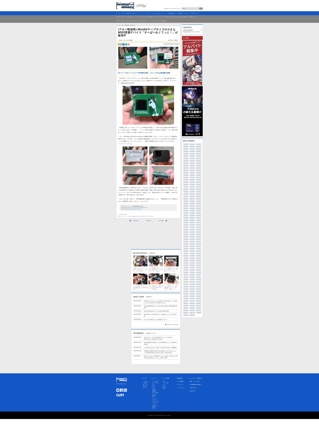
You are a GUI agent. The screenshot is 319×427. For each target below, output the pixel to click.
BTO (153, 384)
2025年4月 (192, 156)
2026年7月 (192, 144)
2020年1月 (192, 206)
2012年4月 (192, 279)
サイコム (136, 16)
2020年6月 (198, 201)
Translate (197, 32)
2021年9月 (198, 189)
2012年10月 (192, 274)
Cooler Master (183, 16)
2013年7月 (192, 267)
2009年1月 (192, 310)
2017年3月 (198, 232)
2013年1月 (192, 272)
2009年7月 (192, 305)
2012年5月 (186, 279)
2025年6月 (198, 153)
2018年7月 (192, 220)
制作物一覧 (192, 391)
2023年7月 (192, 172)
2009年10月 (192, 303)
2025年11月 (186, 151)
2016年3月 (198, 241)
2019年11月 (186, 208)
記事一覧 (148, 220)
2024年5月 (186, 165)
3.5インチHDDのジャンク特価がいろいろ (155, 319)
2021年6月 (198, 191)
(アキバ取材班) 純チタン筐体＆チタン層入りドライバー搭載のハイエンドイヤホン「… (171, 269)
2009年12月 (198, 300)
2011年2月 (186, 291)
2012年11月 (186, 274)
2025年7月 (192, 153)
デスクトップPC (155, 402)
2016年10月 (192, 236)
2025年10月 (192, 151)
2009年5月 (186, 308)
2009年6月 (198, 305)
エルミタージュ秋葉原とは (196, 378)
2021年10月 (192, 189)
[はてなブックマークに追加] (126, 44)
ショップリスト (180, 387)
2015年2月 (186, 253)
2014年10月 (192, 255)
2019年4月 (192, 213)
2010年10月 (192, 293)
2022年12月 (198, 177)
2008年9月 (198, 312)
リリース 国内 (155, 381)
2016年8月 (186, 239)
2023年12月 (198, 168)
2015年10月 (192, 246)
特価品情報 (171, 13)
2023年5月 (186, 175)
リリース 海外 (155, 382)
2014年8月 (186, 258)
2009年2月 (186, 310)
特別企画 (145, 387)
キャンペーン (155, 394)
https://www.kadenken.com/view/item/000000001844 (134, 207)
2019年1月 (192, 215)
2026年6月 (198, 144)
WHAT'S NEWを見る (173, 324)
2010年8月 (186, 296)
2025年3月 (198, 156)
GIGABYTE (150, 16)
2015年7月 (192, 248)
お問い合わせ (193, 387)
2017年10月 (192, 227)
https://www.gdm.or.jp (121, 383)
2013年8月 (186, 267)
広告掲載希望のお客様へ (196, 384)
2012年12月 (198, 272)
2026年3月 (198, 146)
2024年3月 (198, 165)
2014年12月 (198, 253)
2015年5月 (186, 251)
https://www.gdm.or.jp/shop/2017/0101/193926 (140, 216)
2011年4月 (192, 289)
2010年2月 (186, 300)
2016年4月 (192, 241)
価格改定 (154, 391)
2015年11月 (186, 246)
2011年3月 (198, 289)
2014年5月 (186, 260)
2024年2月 (186, 168)
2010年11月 (186, 293)
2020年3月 (198, 203)
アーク (161, 16)
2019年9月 (198, 208)
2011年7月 (192, 286)
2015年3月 (198, 251)
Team (118, 20)
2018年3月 (198, 222)
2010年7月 (192, 296)
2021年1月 (192, 196)
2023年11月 (186, 170)
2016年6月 (198, 239)
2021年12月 (198, 187)
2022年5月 (186, 184)
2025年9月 (198, 151)
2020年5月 (186, 203)
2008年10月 (192, 312)
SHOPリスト (195, 13)
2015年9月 (198, 246)
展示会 (164, 388)
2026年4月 (192, 146)
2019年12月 (198, 206)
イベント (154, 388)
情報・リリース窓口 (194, 381)
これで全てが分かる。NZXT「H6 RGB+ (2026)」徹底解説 (160, 347)
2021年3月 (198, 194)
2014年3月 (198, 260)
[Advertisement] (133, 234)
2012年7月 (192, 277)
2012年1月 (192, 282)
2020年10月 (192, 198)
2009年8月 (186, 305)
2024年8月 (186, 163)
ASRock (123, 20)
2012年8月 (186, 277)
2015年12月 (198, 244)
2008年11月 (186, 312)
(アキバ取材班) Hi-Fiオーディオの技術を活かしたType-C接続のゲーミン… (140, 287)
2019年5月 (186, 213)
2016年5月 (186, 241)
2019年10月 (192, 208)
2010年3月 (198, 298)
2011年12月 (198, 282)
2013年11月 (186, 265)
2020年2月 (186, 206)
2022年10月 (192, 179)
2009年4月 (192, 308)
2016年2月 (186, 244)
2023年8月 (186, 172)
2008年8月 (186, 315)
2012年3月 (198, 279)
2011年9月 (198, 284)
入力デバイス (155, 405)
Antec (128, 20)
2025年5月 (186, 156)
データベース (187, 13)
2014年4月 (192, 260)
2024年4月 (192, 165)
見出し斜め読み (155, 392)
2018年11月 (186, 217)
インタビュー (145, 381)
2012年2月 (186, 282)
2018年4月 (192, 222)
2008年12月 (198, 310)
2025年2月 (186, 158)
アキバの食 (140, 20)
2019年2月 (186, 215)
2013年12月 (198, 263)
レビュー (119, 13)
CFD (140, 16)
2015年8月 (186, 248)
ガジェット (154, 399)
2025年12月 (198, 149)
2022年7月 (192, 182)
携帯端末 (154, 406)
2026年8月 (186, 144)
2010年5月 (186, 298)
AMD (118, 16)
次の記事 (161, 220)
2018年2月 (186, 225)
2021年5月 (186, 194)
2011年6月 (198, 286)
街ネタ (146, 20)
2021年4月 (192, 194)
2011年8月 (186, 286)
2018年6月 (198, 220)
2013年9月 (198, 265)
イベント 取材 (165, 382)
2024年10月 (192, 160)
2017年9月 (198, 227)
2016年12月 (198, 234)
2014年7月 (192, 258)
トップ (118, 25)
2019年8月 (186, 210)
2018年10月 (192, 217)
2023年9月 (198, 170)
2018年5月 (186, 222)
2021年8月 (186, 191)
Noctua (134, 20)
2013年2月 (186, 272)
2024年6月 (198, 163)
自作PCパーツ (135, 13)
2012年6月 (198, 277)
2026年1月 (192, 149)
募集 (153, 387)
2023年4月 (192, 175)
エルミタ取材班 (127, 13)
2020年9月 (198, 198)
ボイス (164, 385)
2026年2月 (186, 149)
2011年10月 (192, 284)
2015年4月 (192, 251)
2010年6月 (198, 296)
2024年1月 (192, 168)
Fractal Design (174, 16)
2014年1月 (192, 263)
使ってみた (145, 384)
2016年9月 (198, 236)
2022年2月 (186, 187)
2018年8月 (186, 220)
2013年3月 (198, 270)
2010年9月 (198, 293)
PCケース (157, 20)
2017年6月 (198, 229)
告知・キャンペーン (162, 13)
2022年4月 (192, 184)
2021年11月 (186, 189)
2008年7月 (192, 315)
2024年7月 (192, 163)
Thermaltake (128, 16)
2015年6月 (198, 248)
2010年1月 (192, 300)
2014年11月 (186, 255)
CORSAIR (167, 16)
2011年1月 (192, 291)
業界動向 (154, 389)
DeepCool (191, 16)
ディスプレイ (155, 401)
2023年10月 (192, 170)
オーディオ (166, 44)
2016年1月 (192, 244)
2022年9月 (198, 179)
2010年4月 (192, 298)
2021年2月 (186, 196)
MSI (122, 16)
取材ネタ (133, 25)
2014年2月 (186, 263)
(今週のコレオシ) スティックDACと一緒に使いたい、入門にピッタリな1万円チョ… (140, 269)
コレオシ (151, 20)
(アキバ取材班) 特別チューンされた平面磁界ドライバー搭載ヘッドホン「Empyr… (156, 269)
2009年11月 (186, 303)
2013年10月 (192, 265)
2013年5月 (186, 270)
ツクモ (156, 16)
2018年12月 (198, 215)
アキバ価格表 (179, 13)
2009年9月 (198, 303)
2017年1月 (192, 234)
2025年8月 (186, 153)
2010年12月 (198, 291)
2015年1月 (192, 253)
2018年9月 (198, 217)
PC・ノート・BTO (145, 13)
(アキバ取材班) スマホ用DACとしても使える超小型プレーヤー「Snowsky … (156, 287)
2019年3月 (198, 213)
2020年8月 (186, 201)
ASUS (144, 16)
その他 (153, 408)
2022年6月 (198, 182)
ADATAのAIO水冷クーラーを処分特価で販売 (156, 311)
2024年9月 (198, 160)
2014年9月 (198, 255)
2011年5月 (186, 289)
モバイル (154, 13)
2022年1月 (192, 187)
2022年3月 (198, 184)
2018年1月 (192, 225)
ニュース (154, 378)
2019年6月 (198, 210)
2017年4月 (192, 232)
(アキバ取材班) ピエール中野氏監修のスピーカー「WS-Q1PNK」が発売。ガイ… (171, 287)
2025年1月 (192, 158)
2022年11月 (186, 179)
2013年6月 (198, 267)
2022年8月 (186, 182)
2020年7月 (192, 201)
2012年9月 (198, 274)
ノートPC (154, 404)
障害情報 (154, 395)
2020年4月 (192, 203)
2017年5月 (186, 232)
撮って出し (145, 385)
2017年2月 (186, 234)
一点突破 (145, 382)
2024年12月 (198, 158)
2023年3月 (198, 175)
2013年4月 (192, 270)
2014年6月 (198, 258)
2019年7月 (192, 210)
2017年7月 (192, 229)
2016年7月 (192, 239)
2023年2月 (186, 177)
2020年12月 (198, 196)
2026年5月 (186, 146)
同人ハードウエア (174, 44)
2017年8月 (186, 229)
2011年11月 (186, 284)
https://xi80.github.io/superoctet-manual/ (131, 209)
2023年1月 (192, 177)
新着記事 (164, 20)
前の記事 (135, 220)
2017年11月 (186, 227)
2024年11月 (186, 160)
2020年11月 (186, 198)
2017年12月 (198, 225)
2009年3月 (198, 308)
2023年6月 (198, 172)
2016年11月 (186, 236)
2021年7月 (192, 191)
